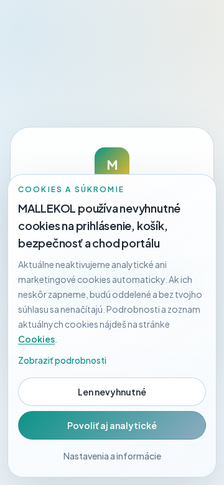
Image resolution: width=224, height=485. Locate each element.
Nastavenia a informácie (112, 455)
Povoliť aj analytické (112, 425)
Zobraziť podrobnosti (62, 360)
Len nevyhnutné (112, 391)
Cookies (36, 338)
